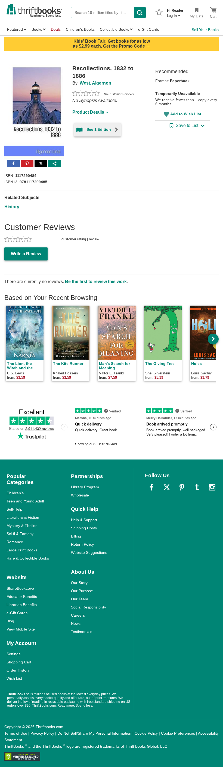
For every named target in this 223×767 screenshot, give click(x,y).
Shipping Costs (84, 528)
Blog (10, 621)
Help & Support (84, 520)
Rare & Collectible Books (28, 558)
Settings (13, 654)
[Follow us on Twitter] (166, 487)
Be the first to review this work (96, 281)
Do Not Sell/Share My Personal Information (94, 733)
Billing (76, 536)
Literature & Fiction (23, 517)
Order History (18, 670)
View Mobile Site (21, 629)
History (11, 206)
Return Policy (82, 544)
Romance (15, 542)
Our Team (79, 599)
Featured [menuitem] (15, 29)
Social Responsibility (88, 607)
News (75, 623)
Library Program (85, 487)
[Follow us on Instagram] (212, 487)
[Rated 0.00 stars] (86, 94)
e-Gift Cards (17, 613)
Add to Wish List (185, 114)
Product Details (88, 112)
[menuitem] (175, 11)
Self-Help (14, 509)
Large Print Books (22, 550)
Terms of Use (15, 733)
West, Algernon (95, 83)
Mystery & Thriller (22, 525)
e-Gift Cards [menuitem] (148, 29)
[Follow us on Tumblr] (196, 487)
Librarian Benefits (22, 605)
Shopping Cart (19, 662)
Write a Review (26, 253)
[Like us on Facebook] (151, 487)
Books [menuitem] (37, 29)
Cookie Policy (146, 733)
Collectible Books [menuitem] (114, 29)
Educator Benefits (22, 596)
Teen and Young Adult (25, 501)
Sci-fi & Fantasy (20, 534)
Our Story (79, 582)
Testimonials (81, 631)
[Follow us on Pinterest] (181, 487)
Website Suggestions (89, 552)
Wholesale (80, 495)
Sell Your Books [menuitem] (205, 29)
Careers (78, 615)
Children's (15, 493)
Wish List (14, 678)
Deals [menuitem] (56, 29)
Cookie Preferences (178, 733)
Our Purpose (82, 591)
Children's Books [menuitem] (80, 29)
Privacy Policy (42, 733)
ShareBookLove (20, 588)
